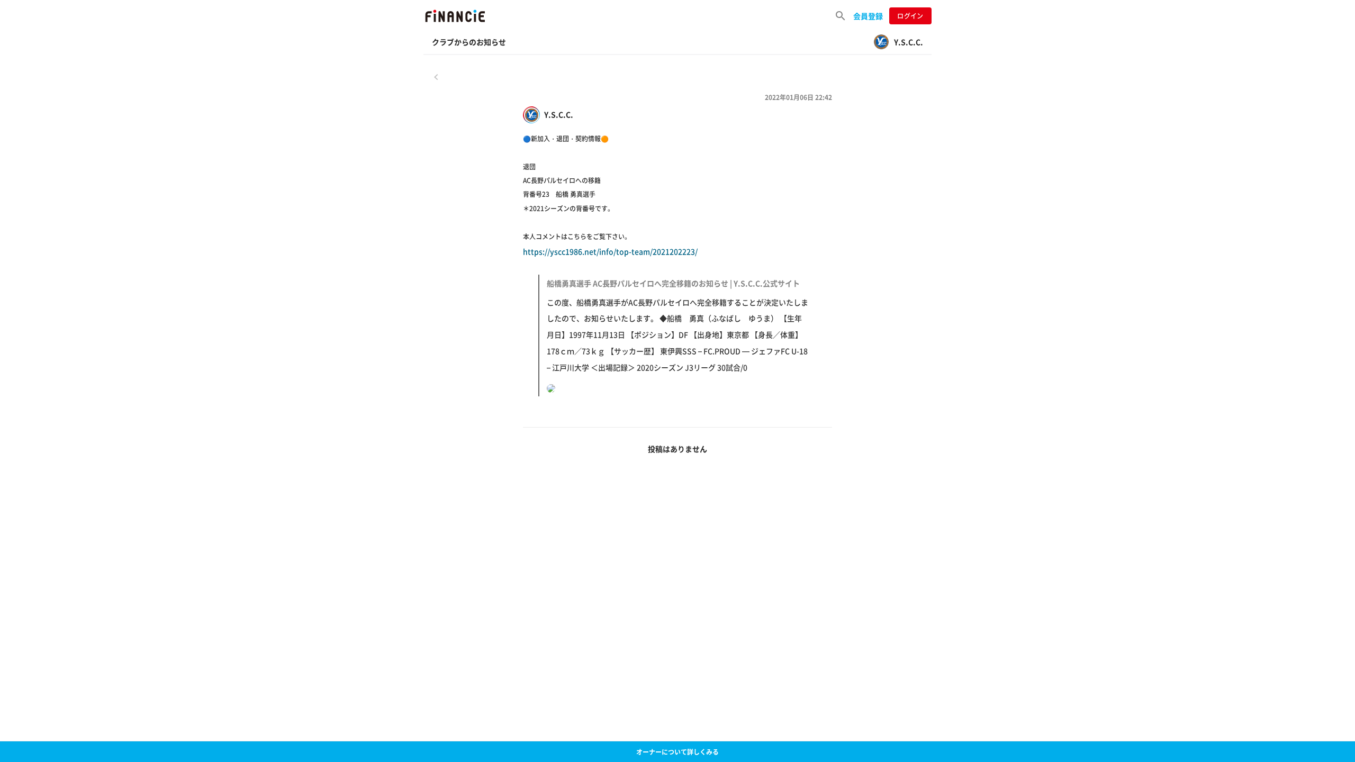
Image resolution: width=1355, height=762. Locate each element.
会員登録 (868, 16)
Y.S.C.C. (558, 115)
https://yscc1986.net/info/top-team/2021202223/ (665, 309)
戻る (436, 76)
